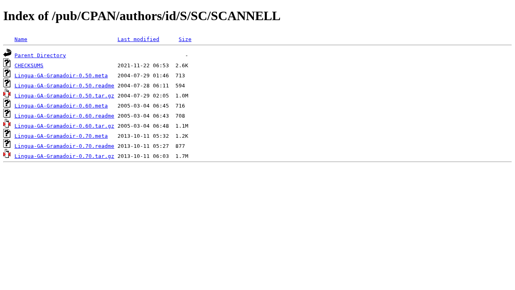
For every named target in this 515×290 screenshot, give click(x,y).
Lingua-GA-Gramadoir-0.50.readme (64, 86)
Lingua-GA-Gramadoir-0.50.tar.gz (64, 96)
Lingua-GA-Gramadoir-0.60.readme (64, 116)
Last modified (138, 39)
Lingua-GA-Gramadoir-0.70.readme (64, 146)
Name (20, 39)
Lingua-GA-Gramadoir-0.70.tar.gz (64, 156)
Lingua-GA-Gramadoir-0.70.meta (61, 136)
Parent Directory (40, 55)
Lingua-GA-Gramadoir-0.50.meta (61, 75)
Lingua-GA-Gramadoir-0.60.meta (61, 106)
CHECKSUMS (28, 65)
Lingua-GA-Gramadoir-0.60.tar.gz (64, 126)
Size (185, 39)
